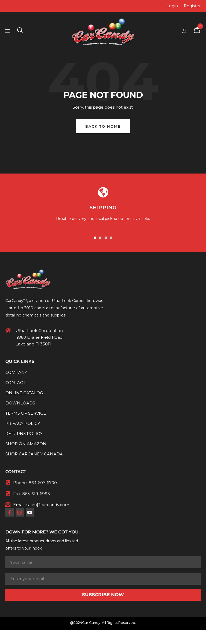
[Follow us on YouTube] (30, 512)
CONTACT (15, 382)
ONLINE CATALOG (24, 392)
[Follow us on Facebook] (9, 512)
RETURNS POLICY (23, 433)
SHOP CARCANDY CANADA (34, 453)
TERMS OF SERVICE (25, 413)
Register (192, 5)
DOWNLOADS (20, 403)
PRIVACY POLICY (22, 423)
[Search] (20, 31)
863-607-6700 (43, 482)
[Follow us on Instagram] (20, 512)
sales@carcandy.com (47, 504)
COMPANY (16, 372)
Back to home (103, 126)
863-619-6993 (36, 493)
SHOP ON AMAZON (25, 443)
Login (172, 5)
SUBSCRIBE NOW (103, 594)
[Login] (184, 31)
